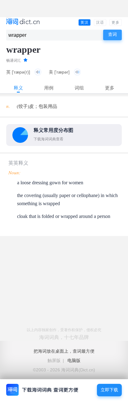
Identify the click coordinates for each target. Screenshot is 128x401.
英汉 (84, 22)
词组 (79, 87)
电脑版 (73, 360)
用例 (48, 87)
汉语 (100, 22)
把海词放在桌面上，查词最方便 (64, 351)
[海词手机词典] (22, 22)
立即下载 (109, 390)
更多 (116, 22)
